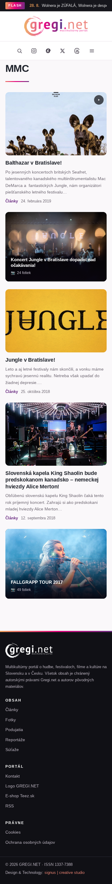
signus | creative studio (65, 873)
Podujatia (14, 729)
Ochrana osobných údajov (30, 842)
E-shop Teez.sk (19, 795)
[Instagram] (34, 50)
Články (11, 709)
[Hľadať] (19, 50)
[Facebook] (48, 50)
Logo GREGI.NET (22, 786)
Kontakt (12, 776)
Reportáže (15, 739)
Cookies (13, 832)
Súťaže (12, 749)
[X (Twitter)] (62, 50)
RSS (9, 806)
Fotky (10, 719)
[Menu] (92, 50)
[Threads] (77, 50)
